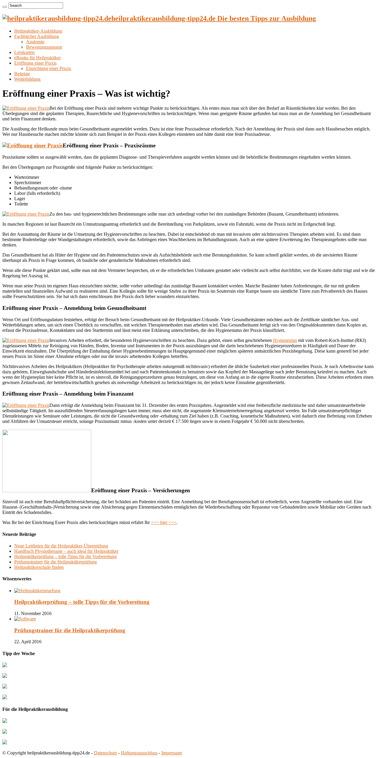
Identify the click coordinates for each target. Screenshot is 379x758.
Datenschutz (105, 752)
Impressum (171, 752)
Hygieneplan (285, 340)
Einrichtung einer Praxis (48, 68)
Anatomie (35, 41)
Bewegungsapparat (44, 47)
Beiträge (22, 73)
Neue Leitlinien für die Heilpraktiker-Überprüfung (61, 545)
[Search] (4, 7)
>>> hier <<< (163, 522)
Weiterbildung (27, 79)
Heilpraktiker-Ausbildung (38, 31)
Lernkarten (24, 52)
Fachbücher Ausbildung (36, 36)
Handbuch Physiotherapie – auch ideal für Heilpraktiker (66, 551)
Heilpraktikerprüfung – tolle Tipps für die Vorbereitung (65, 556)
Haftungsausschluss (139, 752)
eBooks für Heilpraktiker (37, 57)
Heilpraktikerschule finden (39, 567)
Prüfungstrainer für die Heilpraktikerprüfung (55, 561)
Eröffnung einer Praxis (35, 63)
